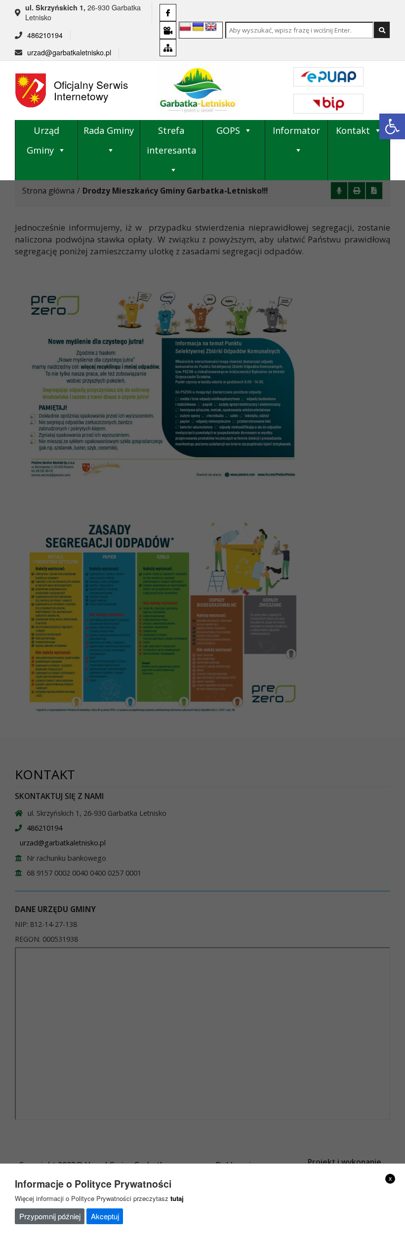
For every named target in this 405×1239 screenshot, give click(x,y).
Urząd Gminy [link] (43, 140)
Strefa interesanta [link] (171, 140)
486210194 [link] (45, 35)
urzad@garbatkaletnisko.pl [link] (69, 52)
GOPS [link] (228, 130)
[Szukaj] (381, 30)
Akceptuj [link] (105, 1216)
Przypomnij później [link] (50, 1216)
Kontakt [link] (353, 130)
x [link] (390, 1178)
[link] (392, 126)
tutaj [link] (177, 1198)
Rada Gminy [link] (108, 130)
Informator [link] (296, 130)
